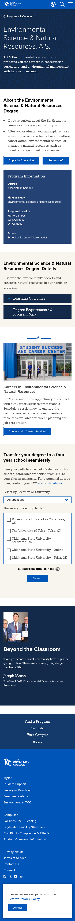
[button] (62, 4)
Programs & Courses (20, 16)
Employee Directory (17, 790)
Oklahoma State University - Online (37, 550)
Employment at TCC (17, 802)
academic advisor (50, 483)
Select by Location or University (26, 492)
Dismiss (17, 908)
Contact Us (11, 864)
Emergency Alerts (15, 796)
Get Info (37, 728)
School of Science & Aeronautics (27, 237)
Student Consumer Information (24, 839)
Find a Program (37, 721)
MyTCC (8, 778)
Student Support (14, 784)
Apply (37, 741)
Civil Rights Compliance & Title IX (26, 833)
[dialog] (37, 901)
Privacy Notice (13, 852)
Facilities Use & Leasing (19, 821)
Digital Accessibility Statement (24, 827)
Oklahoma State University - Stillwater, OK (32, 540)
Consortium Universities (36, 569)
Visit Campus (37, 734)
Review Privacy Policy (24, 899)
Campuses (10, 815)
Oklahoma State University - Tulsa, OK (39, 557)
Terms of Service (14, 858)
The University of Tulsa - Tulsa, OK (36, 530)
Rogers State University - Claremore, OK (38, 521)
